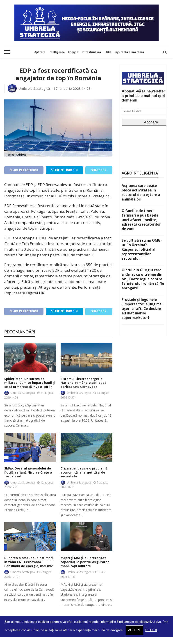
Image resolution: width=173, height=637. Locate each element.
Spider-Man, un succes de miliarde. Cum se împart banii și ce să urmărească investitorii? (29, 383)
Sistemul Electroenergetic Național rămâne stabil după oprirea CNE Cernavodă (83, 383)
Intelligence (57, 52)
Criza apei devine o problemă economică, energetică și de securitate (84, 472)
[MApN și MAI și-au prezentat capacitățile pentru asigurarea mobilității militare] (86, 536)
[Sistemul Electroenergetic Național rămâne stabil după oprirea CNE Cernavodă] (86, 357)
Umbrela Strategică (34, 88)
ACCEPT (134, 630)
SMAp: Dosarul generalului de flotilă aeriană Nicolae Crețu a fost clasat (28, 472)
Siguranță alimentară (129, 52)
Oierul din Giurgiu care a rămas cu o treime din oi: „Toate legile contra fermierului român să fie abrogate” (143, 279)
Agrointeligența (140, 173)
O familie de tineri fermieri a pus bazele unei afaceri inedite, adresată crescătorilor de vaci (141, 219)
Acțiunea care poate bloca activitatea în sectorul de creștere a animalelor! (141, 192)
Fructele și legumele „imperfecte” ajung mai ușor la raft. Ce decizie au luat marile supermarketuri (142, 308)
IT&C (108, 52)
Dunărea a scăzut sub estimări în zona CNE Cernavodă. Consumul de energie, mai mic (28, 562)
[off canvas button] (7, 52)
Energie (73, 52)
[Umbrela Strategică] (86, 23)
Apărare (39, 52)
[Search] (165, 52)
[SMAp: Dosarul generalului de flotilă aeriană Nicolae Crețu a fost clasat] (30, 447)
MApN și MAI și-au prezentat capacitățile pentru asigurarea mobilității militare (85, 562)
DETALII (151, 630)
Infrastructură (91, 52)
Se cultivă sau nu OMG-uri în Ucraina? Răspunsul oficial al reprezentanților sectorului (142, 249)
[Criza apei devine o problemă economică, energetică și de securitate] (86, 447)
